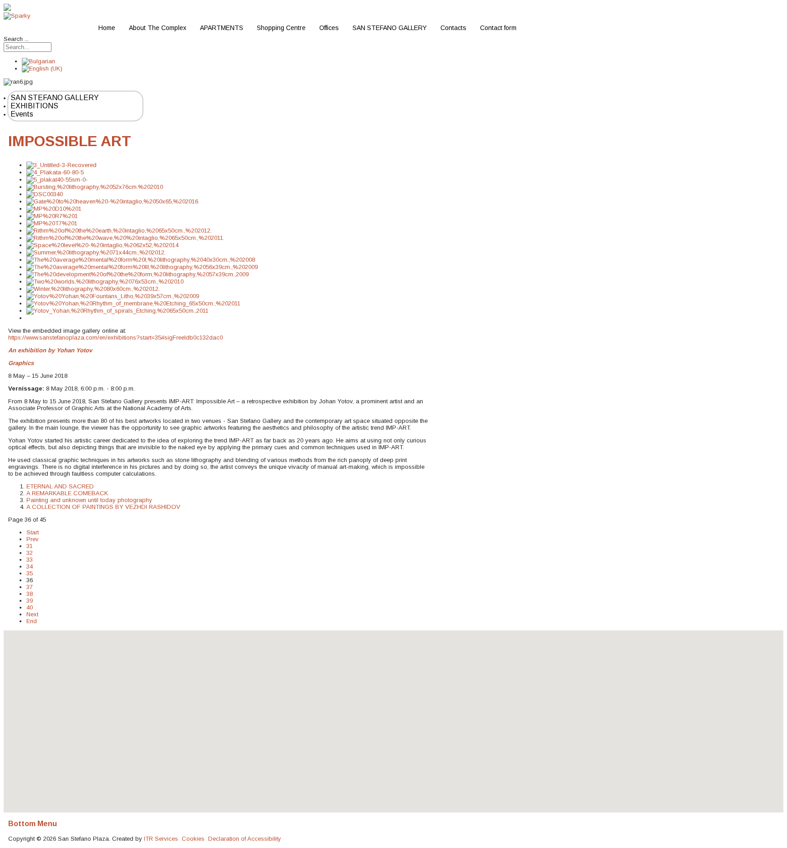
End (31, 621)
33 (29, 559)
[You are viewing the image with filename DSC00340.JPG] (44, 194)
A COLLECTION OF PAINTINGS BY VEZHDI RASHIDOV (103, 506)
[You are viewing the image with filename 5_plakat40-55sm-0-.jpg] (57, 179)
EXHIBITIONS (34, 106)
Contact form (498, 27)
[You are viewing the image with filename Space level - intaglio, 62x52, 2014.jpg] (102, 245)
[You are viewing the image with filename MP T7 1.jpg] (51, 223)
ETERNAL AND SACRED (60, 486)
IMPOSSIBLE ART (69, 141)
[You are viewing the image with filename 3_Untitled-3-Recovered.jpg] (61, 165)
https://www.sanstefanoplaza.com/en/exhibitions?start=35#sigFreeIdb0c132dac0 (115, 337)
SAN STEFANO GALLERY (390, 27)
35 (29, 573)
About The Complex (157, 27)
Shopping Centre (281, 27)
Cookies (193, 838)
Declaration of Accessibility (244, 838)
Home (106, 27)
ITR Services (161, 838)
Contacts (453, 27)
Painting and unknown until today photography (89, 500)
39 (29, 600)
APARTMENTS (221, 27)
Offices (329, 27)
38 (29, 593)
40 (29, 607)
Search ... (16, 39)
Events (21, 114)
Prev (32, 539)
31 (29, 546)
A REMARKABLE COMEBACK (67, 493)
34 (29, 566)
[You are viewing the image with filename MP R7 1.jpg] (52, 216)
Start (32, 532)
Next (32, 614)
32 (29, 552)
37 (29, 587)
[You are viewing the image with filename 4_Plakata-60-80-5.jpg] (55, 172)
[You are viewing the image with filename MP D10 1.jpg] (54, 208)
